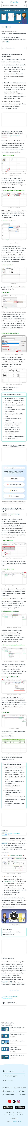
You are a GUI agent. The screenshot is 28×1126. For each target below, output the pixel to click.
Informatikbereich (6, 982)
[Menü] (26, 2)
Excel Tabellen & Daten (11, 31)
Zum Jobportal (9, 1080)
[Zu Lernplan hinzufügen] (2, 27)
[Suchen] (25, 5)
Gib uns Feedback (20, 1114)
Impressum (8, 1112)
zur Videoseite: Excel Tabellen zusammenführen (10, 997)
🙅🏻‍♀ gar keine (14, 478)
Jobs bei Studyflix (21, 1087)
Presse (23, 1094)
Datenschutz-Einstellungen (9, 1114)
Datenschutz (19, 1112)
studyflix (15, 2)
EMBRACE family (17, 1121)
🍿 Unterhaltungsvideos (14, 484)
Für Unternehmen (9, 1091)
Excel (2, 31)
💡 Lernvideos (14, 490)
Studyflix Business (9, 1094)
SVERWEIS (4, 843)
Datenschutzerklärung (22, 502)
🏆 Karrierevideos (14, 496)
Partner (23, 1091)
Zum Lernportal (9, 1071)
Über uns (7, 1087)
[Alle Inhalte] (2, 2)
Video (7, 42)
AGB (14, 1112)
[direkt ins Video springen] (14, 164)
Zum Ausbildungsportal (11, 1076)
